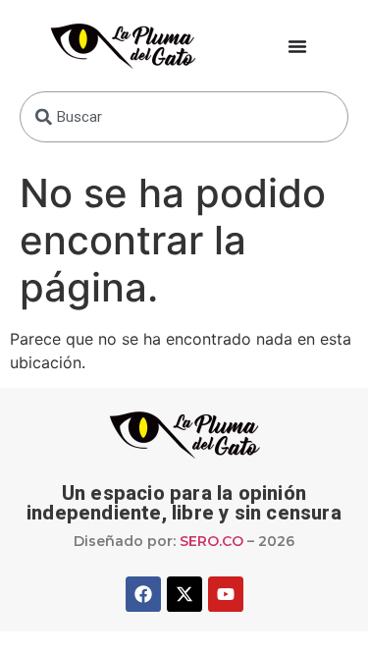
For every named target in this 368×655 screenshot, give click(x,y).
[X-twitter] (184, 594)
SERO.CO (211, 541)
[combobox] (184, 116)
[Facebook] (143, 594)
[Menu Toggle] (297, 46)
